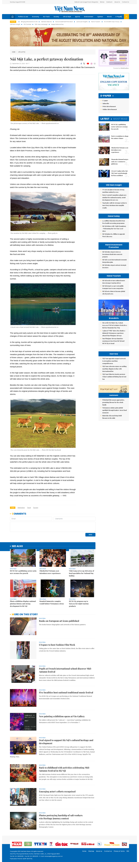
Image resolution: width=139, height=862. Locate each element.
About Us (117, 2)
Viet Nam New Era (46, 22)
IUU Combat (27, 24)
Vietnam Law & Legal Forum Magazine (86, 2)
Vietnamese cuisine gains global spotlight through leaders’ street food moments (114, 410)
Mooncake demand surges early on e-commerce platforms (119, 161)
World (109, 17)
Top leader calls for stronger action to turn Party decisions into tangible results (114, 205)
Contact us (108, 851)
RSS (128, 851)
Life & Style (67, 17)
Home (13, 52)
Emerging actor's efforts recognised (57, 791)
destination (21, 507)
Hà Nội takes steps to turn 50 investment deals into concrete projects (112, 254)
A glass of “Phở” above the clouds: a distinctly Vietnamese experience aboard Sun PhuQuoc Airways (113, 333)
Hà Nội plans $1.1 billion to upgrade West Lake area (113, 235)
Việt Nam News (69, 9)
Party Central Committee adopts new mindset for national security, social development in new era (114, 197)
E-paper (106, 95)
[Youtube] (88, 63)
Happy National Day (57, 24)
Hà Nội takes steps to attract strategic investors (114, 266)
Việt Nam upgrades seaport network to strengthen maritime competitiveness (114, 361)
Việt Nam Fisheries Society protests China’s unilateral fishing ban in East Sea (114, 376)
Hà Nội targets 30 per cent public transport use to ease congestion (113, 287)
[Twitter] (84, 64)
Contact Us (125, 2)
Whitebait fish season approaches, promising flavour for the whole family (113, 402)
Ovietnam (109, 2)
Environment (88, 17)
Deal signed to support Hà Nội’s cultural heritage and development (66, 742)
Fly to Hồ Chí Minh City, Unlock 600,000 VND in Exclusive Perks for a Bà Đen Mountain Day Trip (114, 325)
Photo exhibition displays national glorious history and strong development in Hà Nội (23, 603)
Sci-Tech (46, 17)
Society (56, 17)
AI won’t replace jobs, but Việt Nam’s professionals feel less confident (119, 173)
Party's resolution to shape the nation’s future (119, 137)
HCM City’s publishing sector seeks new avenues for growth (23, 572)
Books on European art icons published (59, 620)
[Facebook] (81, 64)
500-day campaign (41, 24)
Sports (77, 17)
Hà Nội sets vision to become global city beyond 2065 (113, 292)
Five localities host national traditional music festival (66, 692)
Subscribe (106, 103)
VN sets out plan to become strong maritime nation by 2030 (113, 191)
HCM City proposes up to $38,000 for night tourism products (79, 603)
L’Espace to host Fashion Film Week (57, 644)
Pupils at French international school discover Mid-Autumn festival (65, 670)
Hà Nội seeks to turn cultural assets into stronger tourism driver (113, 282)
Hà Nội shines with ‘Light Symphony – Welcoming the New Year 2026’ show (114, 228)
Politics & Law (23, 17)
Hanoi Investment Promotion (64, 22)
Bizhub (102, 2)
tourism (35, 507)
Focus (13, 22)
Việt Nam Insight (15, 24)
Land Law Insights (82, 22)
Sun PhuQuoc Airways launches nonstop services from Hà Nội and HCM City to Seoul (113, 341)
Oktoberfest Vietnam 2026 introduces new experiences (50, 572)
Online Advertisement (110, 109)
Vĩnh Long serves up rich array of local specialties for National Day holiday (81, 573)
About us (99, 851)
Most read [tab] (120, 118)
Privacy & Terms (119, 851)
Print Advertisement (109, 106)
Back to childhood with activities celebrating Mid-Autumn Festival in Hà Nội (64, 769)
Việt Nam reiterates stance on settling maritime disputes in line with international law (114, 368)
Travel (29, 507)
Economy (35, 17)
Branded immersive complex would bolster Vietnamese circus (51, 602)
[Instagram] (91, 63)
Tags (12, 507)
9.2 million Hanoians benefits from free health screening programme (113, 222)
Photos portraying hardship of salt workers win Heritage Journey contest (61, 817)
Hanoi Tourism (96, 22)
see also (17, 546)
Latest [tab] (105, 118)
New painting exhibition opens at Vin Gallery (62, 716)
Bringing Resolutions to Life (29, 22)
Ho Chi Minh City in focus (111, 22)
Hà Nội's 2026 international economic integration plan (114, 261)
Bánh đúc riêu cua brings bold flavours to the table (112, 417)
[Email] (94, 63)
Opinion (100, 17)
